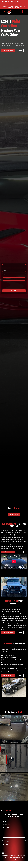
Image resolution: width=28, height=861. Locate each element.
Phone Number (5, 827)
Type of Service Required (8, 838)
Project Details (5, 844)
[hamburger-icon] (23, 11)
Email (3, 833)
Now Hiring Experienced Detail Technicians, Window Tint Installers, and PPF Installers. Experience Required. (14, 6)
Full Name (4, 821)
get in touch (22, 546)
